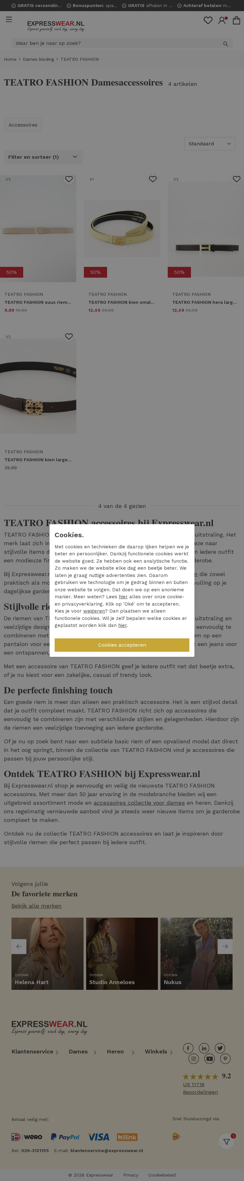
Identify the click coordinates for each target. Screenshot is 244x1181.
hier (123, 597)
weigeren (94, 611)
